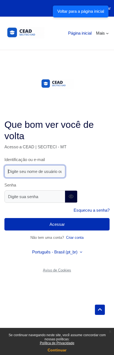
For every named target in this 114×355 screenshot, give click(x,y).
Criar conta (75, 237)
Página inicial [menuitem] (80, 33)
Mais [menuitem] (100, 33)
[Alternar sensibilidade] (71, 196)
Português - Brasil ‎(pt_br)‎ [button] (55, 252)
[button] (100, 309)
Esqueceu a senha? (92, 210)
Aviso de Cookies (57, 270)
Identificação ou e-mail (24, 159)
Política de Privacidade (57, 343)
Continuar (57, 350)
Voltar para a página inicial (80, 11)
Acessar (57, 224)
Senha (10, 185)
